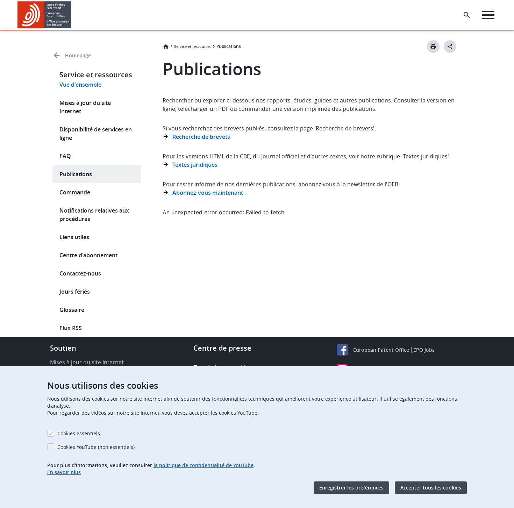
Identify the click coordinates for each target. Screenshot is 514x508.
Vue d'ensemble (80, 84)
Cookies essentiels (78, 433)
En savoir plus (64, 472)
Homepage (78, 55)
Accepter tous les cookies (430, 487)
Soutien (63, 348)
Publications (75, 174)
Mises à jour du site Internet (85, 107)
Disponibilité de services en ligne (95, 134)
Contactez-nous (80, 273)
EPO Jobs (424, 349)
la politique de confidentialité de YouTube (204, 465)
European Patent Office (381, 349)
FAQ (65, 156)
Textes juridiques (194, 165)
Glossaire (71, 310)
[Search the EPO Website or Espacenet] (467, 15)
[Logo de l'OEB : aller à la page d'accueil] (44, 14)
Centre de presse (222, 348)
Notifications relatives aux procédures (94, 215)
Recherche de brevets (201, 137)
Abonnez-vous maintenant (207, 192)
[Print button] (433, 46)
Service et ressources (192, 46)
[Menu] (488, 15)
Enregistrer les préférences (351, 487)
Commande (74, 192)
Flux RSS (70, 328)
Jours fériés (74, 291)
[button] (73, 15)
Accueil (166, 46)
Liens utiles (74, 237)
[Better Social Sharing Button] (450, 46)
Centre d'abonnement (88, 255)
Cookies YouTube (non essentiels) (96, 447)
